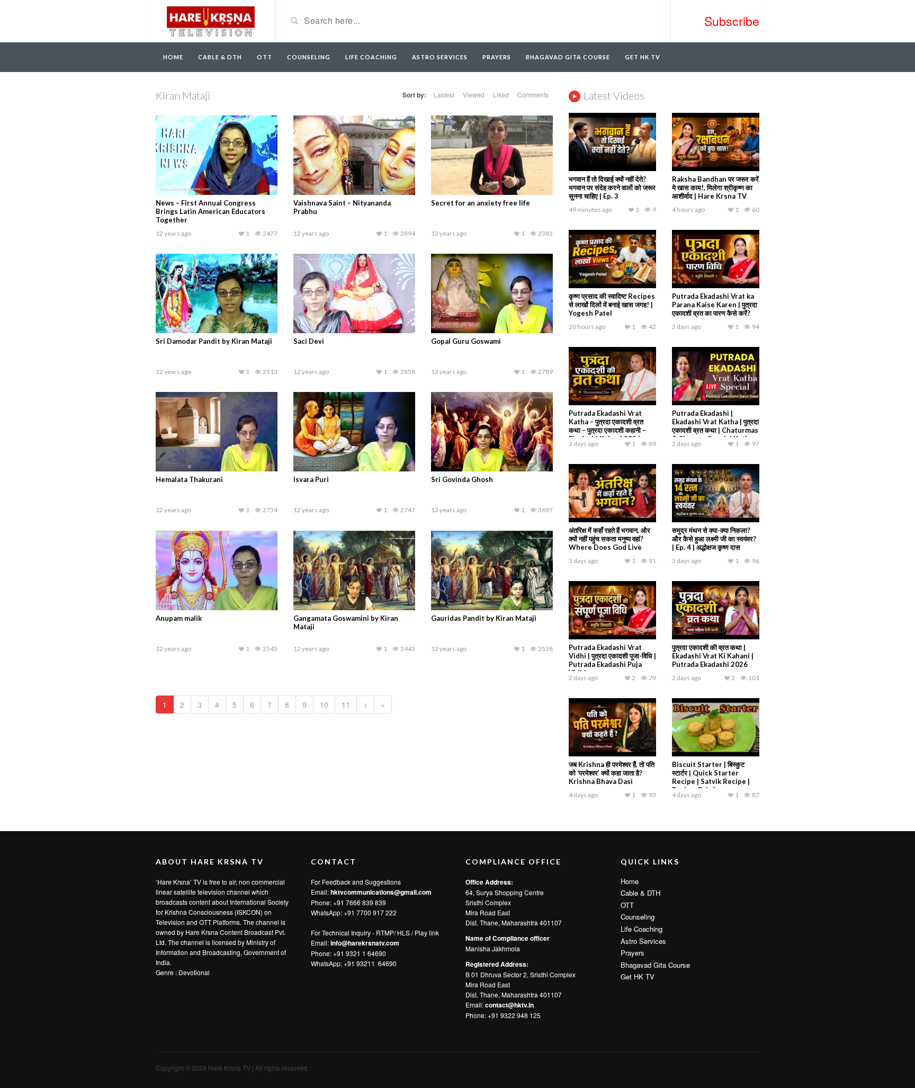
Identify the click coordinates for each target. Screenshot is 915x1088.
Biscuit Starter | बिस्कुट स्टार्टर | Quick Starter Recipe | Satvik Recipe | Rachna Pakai (711, 777)
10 (324, 704)
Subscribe (731, 21)
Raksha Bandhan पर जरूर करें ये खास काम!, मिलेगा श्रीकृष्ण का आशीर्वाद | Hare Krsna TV (715, 187)
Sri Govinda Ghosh (462, 479)
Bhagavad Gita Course (568, 56)
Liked (501, 94)
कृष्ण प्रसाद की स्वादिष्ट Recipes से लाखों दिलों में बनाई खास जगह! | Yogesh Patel (612, 304)
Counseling (308, 56)
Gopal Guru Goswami (466, 341)
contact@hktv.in (509, 1005)
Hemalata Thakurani (189, 479)
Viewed (474, 94)
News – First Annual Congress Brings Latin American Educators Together (210, 211)
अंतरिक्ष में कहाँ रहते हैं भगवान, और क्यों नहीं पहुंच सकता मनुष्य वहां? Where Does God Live (609, 538)
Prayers (496, 56)
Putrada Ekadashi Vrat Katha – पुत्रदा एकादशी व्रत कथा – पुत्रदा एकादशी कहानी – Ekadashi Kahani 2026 (607, 426)
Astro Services (440, 56)
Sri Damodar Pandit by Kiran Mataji (214, 341)
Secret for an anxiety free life (480, 203)
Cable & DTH (220, 56)
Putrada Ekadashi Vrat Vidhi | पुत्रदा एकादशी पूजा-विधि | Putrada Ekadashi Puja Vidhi (612, 660)
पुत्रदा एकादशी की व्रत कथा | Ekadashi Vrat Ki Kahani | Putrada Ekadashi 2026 (712, 655)
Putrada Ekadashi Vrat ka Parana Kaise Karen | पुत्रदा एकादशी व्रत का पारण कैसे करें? (714, 304)
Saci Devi (308, 341)
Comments (533, 94)
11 (346, 704)
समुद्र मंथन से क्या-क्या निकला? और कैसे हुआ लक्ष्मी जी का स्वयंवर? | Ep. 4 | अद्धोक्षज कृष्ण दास (714, 538)
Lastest (444, 94)
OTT (264, 56)
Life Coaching (371, 56)
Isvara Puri (311, 479)
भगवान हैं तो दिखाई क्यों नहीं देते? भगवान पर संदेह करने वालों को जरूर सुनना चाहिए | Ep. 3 (612, 187)
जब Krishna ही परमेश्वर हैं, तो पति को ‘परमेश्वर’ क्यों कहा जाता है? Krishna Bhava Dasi (611, 773)
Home (173, 56)
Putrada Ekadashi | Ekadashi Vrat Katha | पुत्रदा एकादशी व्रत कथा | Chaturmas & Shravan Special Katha (715, 426)
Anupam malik (179, 618)
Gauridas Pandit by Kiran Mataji (483, 618)
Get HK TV (642, 56)
